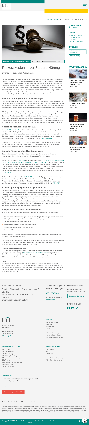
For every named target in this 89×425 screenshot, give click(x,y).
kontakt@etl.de (50, 299)
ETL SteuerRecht (7, 364)
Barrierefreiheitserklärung (53, 335)
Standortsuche (50, 326)
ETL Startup (49, 354)
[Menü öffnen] (85, 4)
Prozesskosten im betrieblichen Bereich (35, 253)
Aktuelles (56, 19)
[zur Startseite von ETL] (5, 5)
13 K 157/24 (28, 177)
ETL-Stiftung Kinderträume (54, 360)
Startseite (49, 19)
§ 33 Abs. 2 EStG (46, 138)
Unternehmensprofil (52, 322)
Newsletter (49, 324)
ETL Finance (6, 360)
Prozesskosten (74, 56)
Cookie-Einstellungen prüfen (54, 337)
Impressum (49, 331)
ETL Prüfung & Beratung (9, 356)
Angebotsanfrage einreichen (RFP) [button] (13, 392)
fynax (47, 351)
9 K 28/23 (22, 160)
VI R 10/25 (56, 183)
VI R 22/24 (8, 172)
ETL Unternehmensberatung (11, 358)
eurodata (48, 356)
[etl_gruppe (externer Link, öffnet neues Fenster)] (77, 308)
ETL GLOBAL (6, 349)
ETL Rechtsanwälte (8, 351)
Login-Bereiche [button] (8, 386)
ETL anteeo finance (8, 366)
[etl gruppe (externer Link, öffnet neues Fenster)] (72, 308)
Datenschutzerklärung (52, 333)
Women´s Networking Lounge (55, 358)
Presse (48, 329)
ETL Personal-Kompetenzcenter (12, 362)
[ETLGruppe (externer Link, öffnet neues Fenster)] (68, 308)
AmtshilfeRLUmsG (13, 130)
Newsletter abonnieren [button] (76, 296)
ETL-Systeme (50, 349)
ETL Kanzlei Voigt (7, 354)
